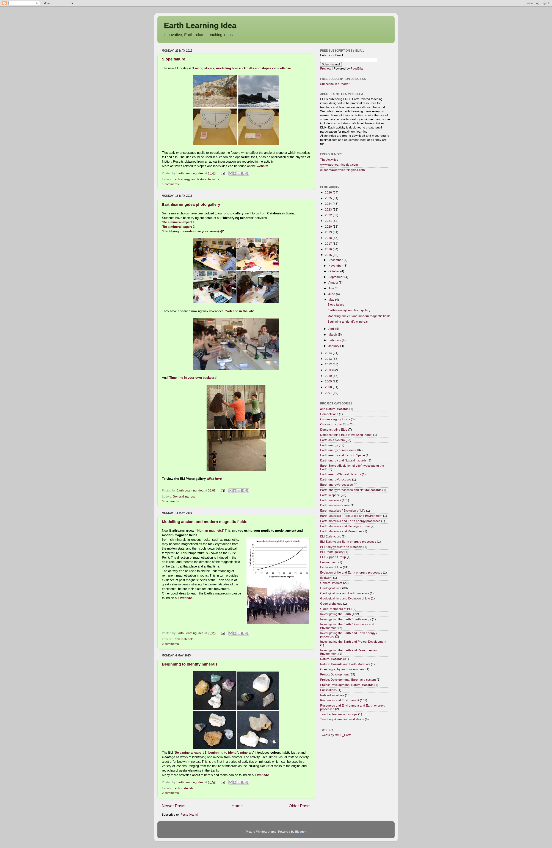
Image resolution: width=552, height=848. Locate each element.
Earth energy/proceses (335, 479)
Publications (328, 690)
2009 (329, 381)
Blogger (300, 831)
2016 (329, 249)
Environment (328, 562)
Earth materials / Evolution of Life (342, 510)
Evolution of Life (331, 567)
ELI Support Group (333, 557)
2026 (329, 192)
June (332, 294)
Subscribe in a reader (335, 84)
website (186, 598)
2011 (328, 370)
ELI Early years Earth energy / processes (348, 541)
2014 (329, 353)
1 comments (170, 184)
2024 (329, 203)
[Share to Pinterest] (247, 173)
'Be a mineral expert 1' (178, 222)
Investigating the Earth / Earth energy (345, 619)
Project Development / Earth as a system (348, 679)
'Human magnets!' (210, 530)
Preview (325, 68)
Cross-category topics (335, 419)
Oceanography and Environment (342, 669)
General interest (184, 496)
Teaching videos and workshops (342, 719)
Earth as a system (332, 440)
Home (237, 806)
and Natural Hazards (334, 409)
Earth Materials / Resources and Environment (351, 515)
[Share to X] (239, 173)
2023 (329, 209)
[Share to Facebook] (243, 173)
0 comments (170, 501)
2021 (329, 220)
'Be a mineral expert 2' (178, 226)
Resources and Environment (339, 700)
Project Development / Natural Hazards (346, 684)
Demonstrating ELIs (333, 429)
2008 (329, 387)
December (335, 260)
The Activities (329, 159)
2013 (329, 358)
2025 (329, 198)
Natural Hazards (331, 659)
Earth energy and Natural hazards (196, 179)
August (333, 282)
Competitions (329, 414)
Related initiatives (332, 695)
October (334, 271)
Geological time (330, 588)
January (334, 345)
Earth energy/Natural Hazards (340, 474)
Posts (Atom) (189, 814)
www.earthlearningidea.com (339, 164)
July (331, 288)
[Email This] (230, 173)
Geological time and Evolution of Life (345, 598)
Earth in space (330, 495)
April (331, 328)
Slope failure (173, 59)
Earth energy (329, 445)
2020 (329, 226)
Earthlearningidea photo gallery (191, 204)
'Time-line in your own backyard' (192, 377)
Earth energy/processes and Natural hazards (350, 489)
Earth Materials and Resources (341, 531)
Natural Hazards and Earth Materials (345, 664)
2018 (329, 237)
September (336, 277)
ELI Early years (330, 536)
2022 (329, 215)
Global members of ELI (336, 608)
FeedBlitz (357, 68)
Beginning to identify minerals (190, 664)
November (335, 265)
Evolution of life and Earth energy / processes (351, 572)
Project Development (334, 674)
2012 (329, 364)
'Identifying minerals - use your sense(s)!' (193, 231)
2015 (329, 255)
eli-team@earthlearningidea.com (342, 169)
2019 (329, 232)
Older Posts (299, 806)
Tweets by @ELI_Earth (335, 735)
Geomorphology (331, 603)
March (333, 334)
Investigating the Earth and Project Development (353, 641)
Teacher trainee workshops (338, 714)
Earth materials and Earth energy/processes (350, 521)
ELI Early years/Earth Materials (341, 546)
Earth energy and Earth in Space (342, 455)
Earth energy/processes (336, 484)
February (335, 340)
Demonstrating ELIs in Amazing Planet (346, 434)
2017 (329, 243)
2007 (329, 393)
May (331, 299)
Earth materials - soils (335, 505)
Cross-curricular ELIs (334, 424)
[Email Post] (223, 173)
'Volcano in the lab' (239, 311)
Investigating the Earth (335, 614)
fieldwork (326, 577)
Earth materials (183, 639)
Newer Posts (173, 806)
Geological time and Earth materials (344, 593)
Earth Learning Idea (200, 25)
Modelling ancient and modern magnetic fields (204, 522)
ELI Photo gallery (331, 551)
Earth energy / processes (337, 450)
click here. (214, 478)
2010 (329, 375)
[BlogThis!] (234, 173)
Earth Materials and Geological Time (345, 526)
